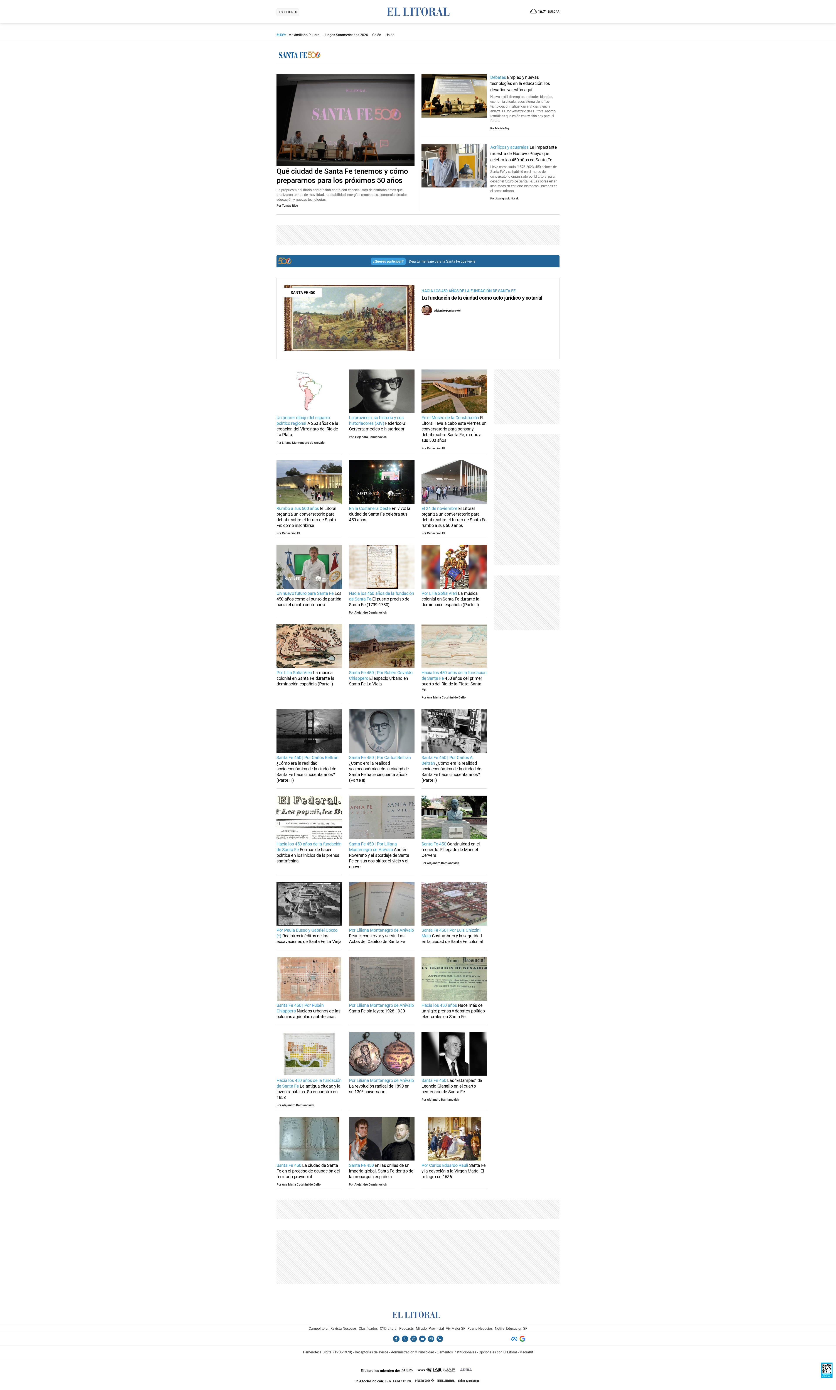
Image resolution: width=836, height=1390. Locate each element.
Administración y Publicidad (412, 1352)
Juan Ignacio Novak (507, 198)
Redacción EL (436, 448)
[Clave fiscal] (827, 1377)
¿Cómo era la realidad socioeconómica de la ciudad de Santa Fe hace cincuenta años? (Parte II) (380, 769)
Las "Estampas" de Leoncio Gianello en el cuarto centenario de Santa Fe (451, 1086)
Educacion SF (516, 1328)
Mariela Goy (502, 128)
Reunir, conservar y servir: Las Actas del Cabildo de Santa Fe (381, 936)
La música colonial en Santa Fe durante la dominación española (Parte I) (305, 678)
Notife (499, 1328)
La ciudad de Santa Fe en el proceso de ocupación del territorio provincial (308, 1171)
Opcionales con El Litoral (498, 1352)
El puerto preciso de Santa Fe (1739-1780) (381, 599)
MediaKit (526, 1352)
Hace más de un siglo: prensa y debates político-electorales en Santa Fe (453, 1011)
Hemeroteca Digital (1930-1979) (327, 1352)
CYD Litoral (388, 1328)
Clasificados (368, 1328)
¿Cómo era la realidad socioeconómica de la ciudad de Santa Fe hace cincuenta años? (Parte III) (307, 769)
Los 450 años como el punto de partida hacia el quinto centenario (308, 599)
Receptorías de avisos (371, 1352)
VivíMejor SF (455, 1328)
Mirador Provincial (430, 1328)
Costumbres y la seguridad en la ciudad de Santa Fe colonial (452, 936)
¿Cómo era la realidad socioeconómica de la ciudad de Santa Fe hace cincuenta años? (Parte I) (451, 769)
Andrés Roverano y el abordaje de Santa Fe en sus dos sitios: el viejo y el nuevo (379, 855)
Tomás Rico (290, 205)
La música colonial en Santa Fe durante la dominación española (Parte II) (450, 599)
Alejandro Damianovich (370, 437)
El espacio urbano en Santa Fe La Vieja (380, 678)
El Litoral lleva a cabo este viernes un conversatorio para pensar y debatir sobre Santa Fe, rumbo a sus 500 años (453, 429)
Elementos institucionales (456, 1352)
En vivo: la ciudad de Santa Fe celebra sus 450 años (379, 514)
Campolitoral (319, 1328)
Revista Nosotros (343, 1328)
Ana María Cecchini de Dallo (446, 697)
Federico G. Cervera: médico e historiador (377, 423)
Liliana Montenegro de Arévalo (303, 442)
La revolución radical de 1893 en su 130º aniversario (381, 1086)
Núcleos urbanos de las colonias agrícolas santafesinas (308, 1011)
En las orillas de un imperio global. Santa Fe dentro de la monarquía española (381, 1171)
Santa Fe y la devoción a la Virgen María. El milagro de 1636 (453, 1171)
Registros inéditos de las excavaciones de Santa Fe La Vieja (309, 936)
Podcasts (406, 1328)
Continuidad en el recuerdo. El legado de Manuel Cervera (450, 849)
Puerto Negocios (480, 1328)
